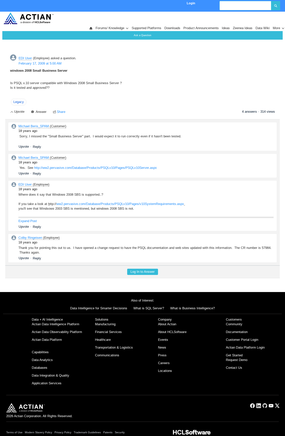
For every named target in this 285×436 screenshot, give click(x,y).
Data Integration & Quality (50, 375)
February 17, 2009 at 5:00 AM (40, 63)
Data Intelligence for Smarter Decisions (98, 308)
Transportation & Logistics (114, 347)
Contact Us (234, 368)
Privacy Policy (62, 432)
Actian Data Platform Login (245, 347)
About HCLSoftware (172, 332)
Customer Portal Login (242, 340)
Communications (107, 355)
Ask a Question (142, 35)
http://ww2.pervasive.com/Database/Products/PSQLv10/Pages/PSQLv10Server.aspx (95, 168)
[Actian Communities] (28, 18)
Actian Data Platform (47, 340)
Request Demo (236, 360)
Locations (165, 371)
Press (162, 355)
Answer (41, 112)
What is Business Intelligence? (192, 308)
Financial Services (108, 332)
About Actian (167, 324)
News (162, 347)
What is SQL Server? (148, 308)
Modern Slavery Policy (38, 432)
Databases (39, 368)
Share (61, 111)
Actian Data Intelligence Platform (55, 324)
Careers (164, 363)
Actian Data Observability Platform (57, 332)
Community (234, 324)
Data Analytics (42, 360)
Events (163, 340)
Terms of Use (14, 432)
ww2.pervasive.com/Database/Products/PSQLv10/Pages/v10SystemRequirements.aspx (120, 204)
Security (120, 432)
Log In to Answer (142, 272)
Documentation (237, 332)
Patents (107, 432)
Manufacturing (105, 324)
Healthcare (103, 340)
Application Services (46, 383)
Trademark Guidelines (87, 432)
